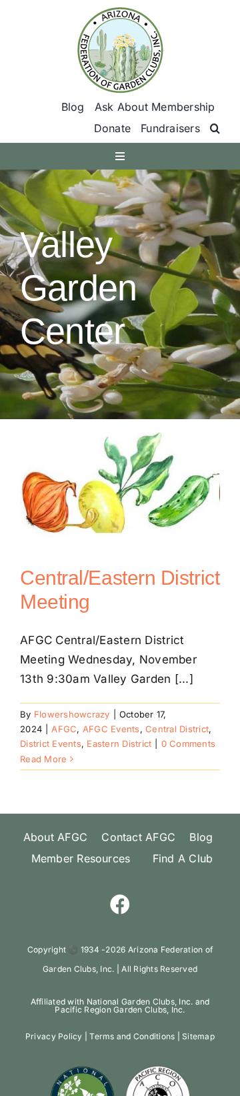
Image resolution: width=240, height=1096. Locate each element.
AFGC (64, 729)
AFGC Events (111, 729)
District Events (50, 743)
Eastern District (119, 743)
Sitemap (198, 1036)
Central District (177, 729)
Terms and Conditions (132, 1036)
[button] (215, 128)
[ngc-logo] (82, 1070)
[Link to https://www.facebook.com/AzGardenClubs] (120, 904)
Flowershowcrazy (72, 714)
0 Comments (188, 743)
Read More (43, 759)
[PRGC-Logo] (157, 1070)
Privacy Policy (54, 1036)
